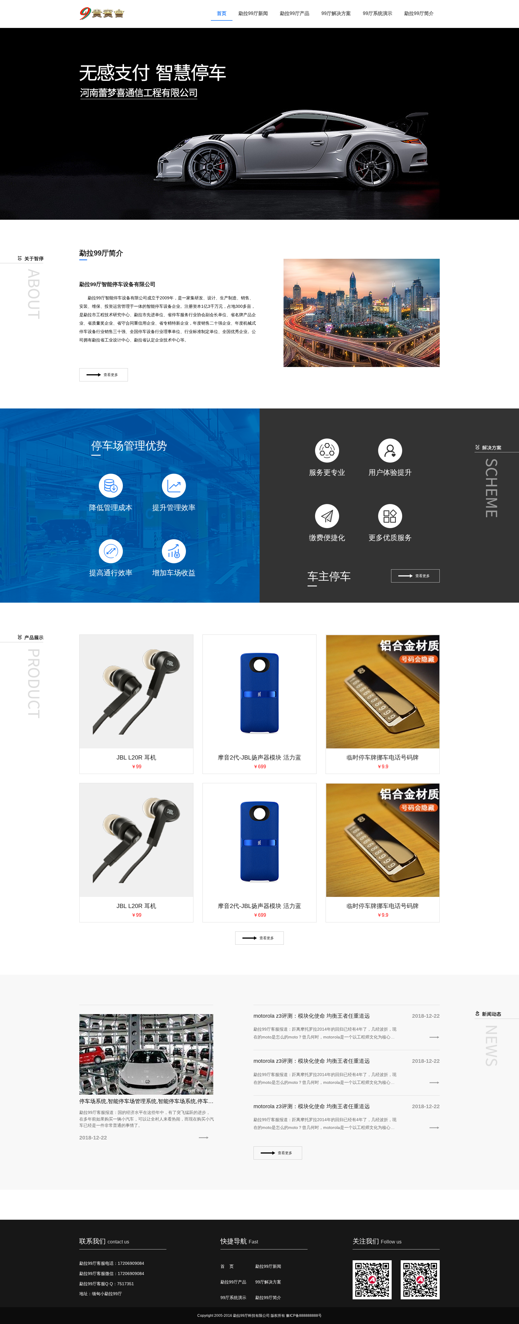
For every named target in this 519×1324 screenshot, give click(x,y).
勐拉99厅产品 (294, 13)
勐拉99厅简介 (419, 13)
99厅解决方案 (336, 13)
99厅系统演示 (377, 13)
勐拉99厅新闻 (253, 13)
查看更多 (111, 375)
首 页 (227, 1266)
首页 (221, 13)
